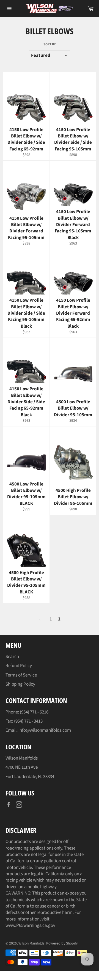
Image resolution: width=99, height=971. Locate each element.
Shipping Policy (20, 684)
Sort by (49, 44)
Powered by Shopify (62, 943)
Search (12, 656)
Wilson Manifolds (31, 943)
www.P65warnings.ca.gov (30, 925)
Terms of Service (21, 675)
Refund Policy (19, 665)
